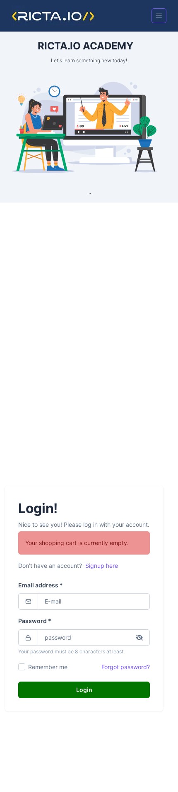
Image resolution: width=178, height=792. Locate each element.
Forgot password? (125, 666)
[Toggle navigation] (159, 16)
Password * (34, 620)
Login (84, 689)
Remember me (47, 666)
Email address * (40, 585)
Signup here (101, 565)
